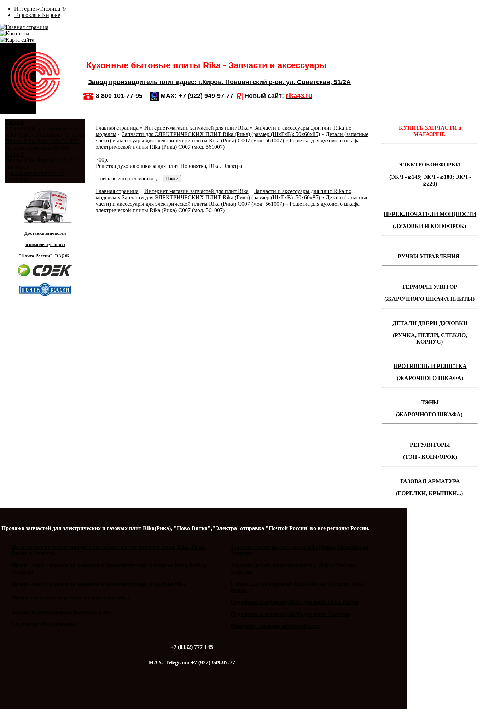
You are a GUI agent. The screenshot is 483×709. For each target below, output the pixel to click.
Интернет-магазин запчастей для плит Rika (196, 128)
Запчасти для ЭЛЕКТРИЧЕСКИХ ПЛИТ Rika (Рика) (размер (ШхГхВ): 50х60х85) (221, 134)
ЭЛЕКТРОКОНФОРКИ (429, 165)
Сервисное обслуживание (44, 624)
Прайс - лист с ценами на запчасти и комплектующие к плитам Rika (99, 584)
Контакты (17, 179)
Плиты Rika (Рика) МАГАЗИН (42, 141)
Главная (14, 122)
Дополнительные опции (34, 173)
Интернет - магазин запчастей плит (275, 626)
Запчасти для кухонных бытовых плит (61, 612)
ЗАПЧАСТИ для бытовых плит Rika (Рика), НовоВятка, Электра (45, 131)
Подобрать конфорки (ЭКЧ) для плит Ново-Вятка (295, 602)
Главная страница (117, 128)
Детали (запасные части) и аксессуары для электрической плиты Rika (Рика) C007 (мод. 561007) (232, 137)
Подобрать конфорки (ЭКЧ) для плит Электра (290, 614)
